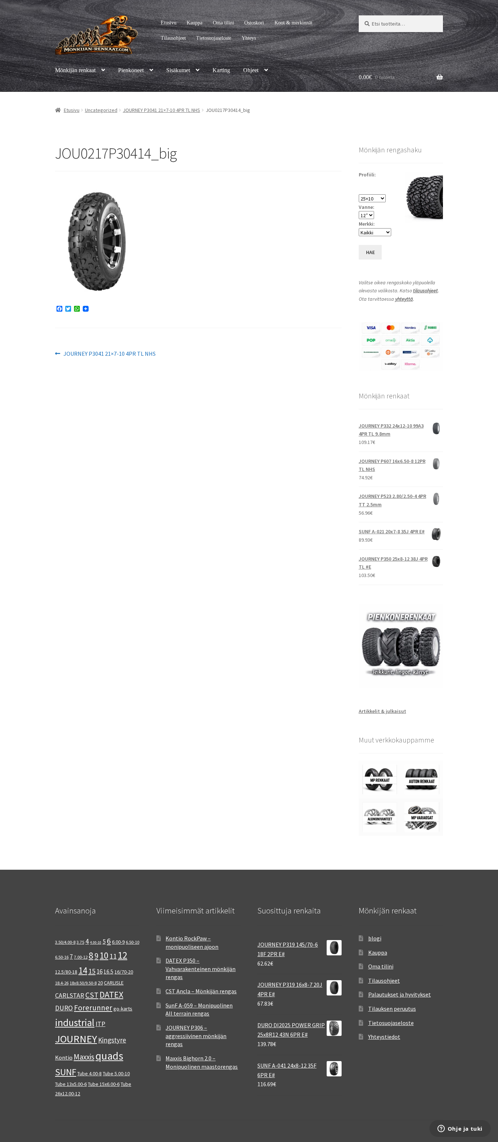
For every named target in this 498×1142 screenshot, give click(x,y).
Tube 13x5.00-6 (71, 1084)
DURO (64, 1007)
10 (104, 955)
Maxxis (84, 1057)
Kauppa (194, 23)
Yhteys (249, 38)
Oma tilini (223, 23)
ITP (100, 1024)
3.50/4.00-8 (65, 942)
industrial (74, 1022)
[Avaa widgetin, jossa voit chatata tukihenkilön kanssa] (460, 1129)
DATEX (111, 994)
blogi (374, 938)
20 (100, 982)
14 (82, 970)
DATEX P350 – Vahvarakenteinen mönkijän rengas (201, 969)
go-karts (122, 1008)
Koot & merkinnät (293, 23)
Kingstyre (112, 1040)
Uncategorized (101, 110)
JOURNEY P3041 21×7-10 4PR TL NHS (161, 110)
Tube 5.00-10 (116, 1073)
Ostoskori (254, 23)
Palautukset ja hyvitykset (399, 994)
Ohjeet (250, 70)
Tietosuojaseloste (213, 38)
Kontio (64, 1057)
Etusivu (168, 23)
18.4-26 (62, 983)
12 (122, 955)
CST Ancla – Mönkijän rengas (201, 991)
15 (92, 970)
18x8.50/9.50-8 (83, 983)
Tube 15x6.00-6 (104, 1084)
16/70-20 (123, 971)
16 (99, 971)
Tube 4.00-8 (89, 1073)
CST (91, 995)
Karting (221, 70)
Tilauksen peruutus (392, 1008)
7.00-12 (80, 957)
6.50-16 (62, 957)
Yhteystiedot (384, 1036)
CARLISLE (114, 982)
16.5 (108, 971)
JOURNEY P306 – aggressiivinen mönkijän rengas (196, 1036)
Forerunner (93, 1008)
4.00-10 (95, 942)
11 (113, 956)
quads (109, 1056)
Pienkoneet (131, 70)
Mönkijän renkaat (75, 70)
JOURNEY (76, 1038)
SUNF (65, 1072)
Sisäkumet (178, 70)
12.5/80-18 (66, 971)
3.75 (80, 942)
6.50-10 (132, 942)
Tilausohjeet (173, 38)
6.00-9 (118, 942)
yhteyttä (404, 299)
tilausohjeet (425, 290)
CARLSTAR (69, 995)
